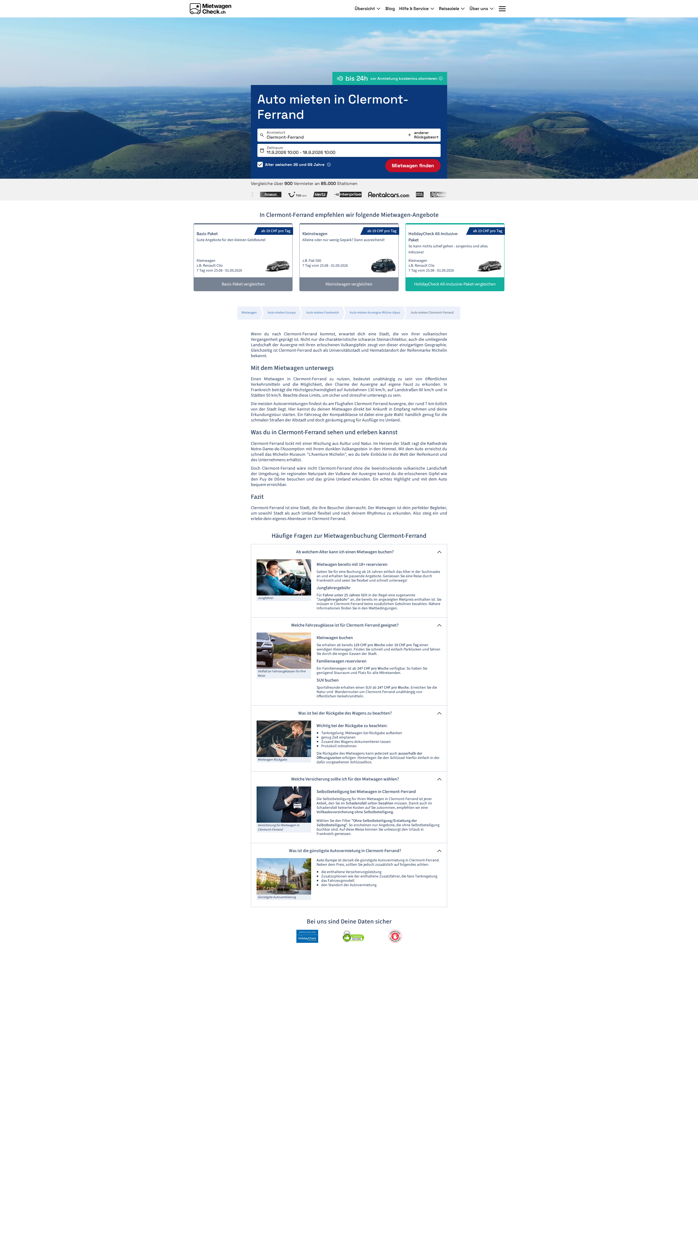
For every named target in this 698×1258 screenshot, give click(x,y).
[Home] (210, 8)
